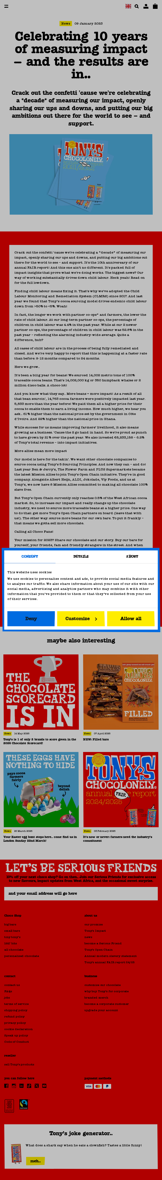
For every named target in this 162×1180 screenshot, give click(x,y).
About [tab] (132, 557)
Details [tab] (81, 557)
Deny (31, 618)
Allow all (130, 618)
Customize (77, 618)
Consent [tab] (30, 557)
